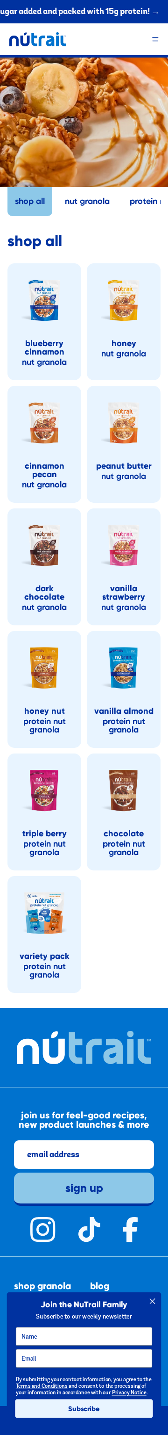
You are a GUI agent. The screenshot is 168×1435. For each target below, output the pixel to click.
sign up (84, 1187)
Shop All (30, 201)
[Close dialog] (153, 1301)
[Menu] (155, 39)
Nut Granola (87, 201)
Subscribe (84, 1409)
